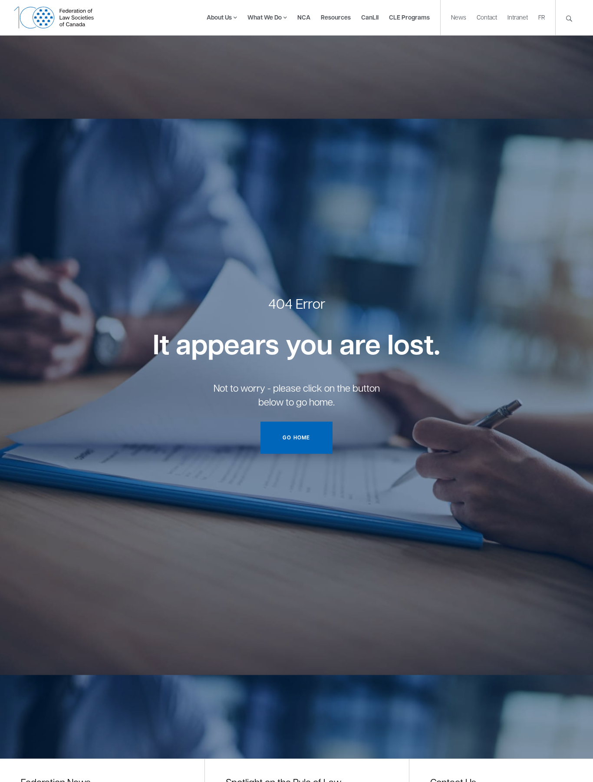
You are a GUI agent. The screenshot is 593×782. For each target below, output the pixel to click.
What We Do (264, 17)
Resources (336, 17)
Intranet (517, 17)
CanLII (370, 17)
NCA (303, 17)
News (458, 17)
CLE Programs (409, 17)
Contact (487, 17)
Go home (296, 437)
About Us (219, 17)
